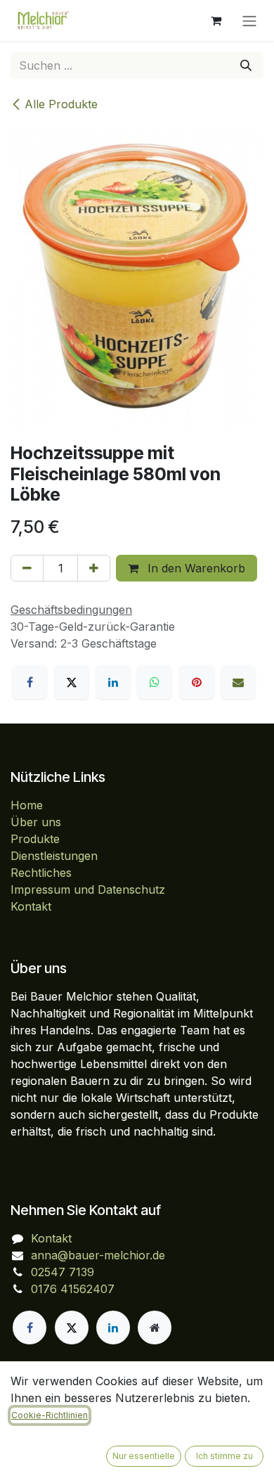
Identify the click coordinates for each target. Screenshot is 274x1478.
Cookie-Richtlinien (49, 1415)
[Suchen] (245, 65)
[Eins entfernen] (27, 568)
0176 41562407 (73, 1289)
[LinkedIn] (113, 682)
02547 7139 (62, 1272)
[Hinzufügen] (93, 568)
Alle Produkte (61, 104)
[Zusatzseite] (154, 1327)
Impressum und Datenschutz (88, 889)
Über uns (36, 822)
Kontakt (31, 906)
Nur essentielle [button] (143, 1456)
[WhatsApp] (154, 682)
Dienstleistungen (54, 856)
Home (27, 805)
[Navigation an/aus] (249, 20)
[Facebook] (29, 682)
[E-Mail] (238, 682)
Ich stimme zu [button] (224, 1456)
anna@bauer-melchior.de (98, 1255)
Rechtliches (41, 873)
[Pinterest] (197, 682)
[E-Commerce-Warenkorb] (216, 20)
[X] (72, 682)
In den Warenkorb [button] (194, 568)
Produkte (35, 839)
